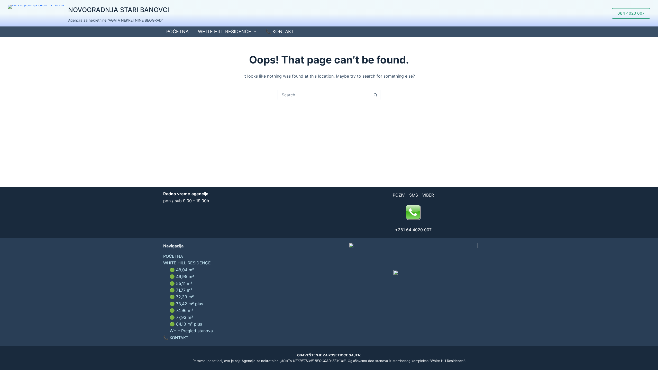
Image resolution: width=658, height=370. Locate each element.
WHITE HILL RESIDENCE (224, 31)
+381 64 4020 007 (413, 229)
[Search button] (375, 95)
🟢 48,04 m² (182, 269)
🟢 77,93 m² (181, 317)
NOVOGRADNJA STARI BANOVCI (118, 10)
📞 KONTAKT (280, 31)
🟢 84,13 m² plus (186, 324)
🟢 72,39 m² (182, 296)
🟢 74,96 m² (181, 310)
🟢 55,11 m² (181, 283)
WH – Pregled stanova (191, 330)
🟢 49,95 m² (182, 276)
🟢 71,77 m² (181, 290)
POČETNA (177, 31)
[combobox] (324, 95)
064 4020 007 (631, 13)
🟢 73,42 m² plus (186, 303)
